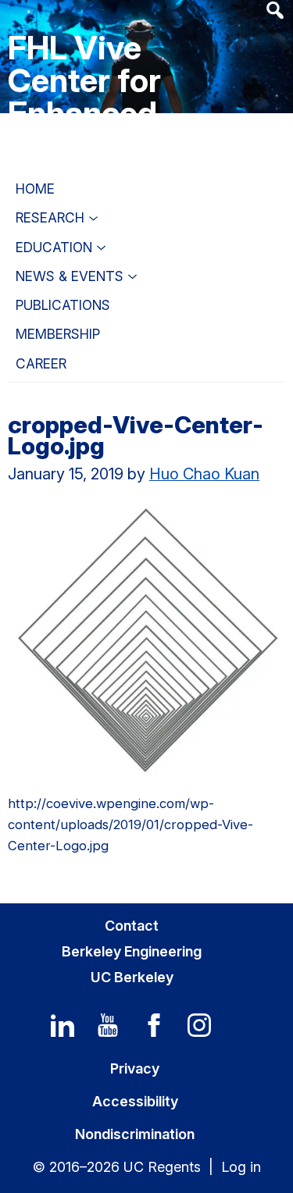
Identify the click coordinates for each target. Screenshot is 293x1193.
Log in (241, 1167)
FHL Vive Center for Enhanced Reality (84, 96)
